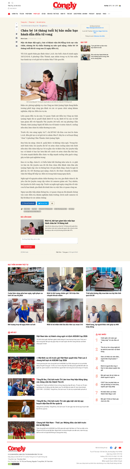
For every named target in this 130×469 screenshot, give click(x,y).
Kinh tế (63, 14)
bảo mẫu (27, 209)
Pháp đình (29, 14)
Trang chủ (24, 22)
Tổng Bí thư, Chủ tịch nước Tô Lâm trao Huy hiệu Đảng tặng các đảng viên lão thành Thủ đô (61, 380)
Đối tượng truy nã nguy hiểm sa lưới (21, 325)
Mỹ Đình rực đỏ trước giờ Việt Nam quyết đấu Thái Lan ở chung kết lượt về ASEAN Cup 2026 (61, 359)
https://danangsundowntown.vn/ (95, 27)
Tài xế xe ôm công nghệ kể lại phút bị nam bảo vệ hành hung (110, 349)
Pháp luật (36, 14)
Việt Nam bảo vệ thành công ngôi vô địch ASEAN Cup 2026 (61, 336)
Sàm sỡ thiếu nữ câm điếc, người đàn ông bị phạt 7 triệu (110, 359)
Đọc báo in (13, 8)
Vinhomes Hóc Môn (99, 36)
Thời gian (65, 252)
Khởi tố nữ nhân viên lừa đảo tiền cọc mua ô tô (65, 325)
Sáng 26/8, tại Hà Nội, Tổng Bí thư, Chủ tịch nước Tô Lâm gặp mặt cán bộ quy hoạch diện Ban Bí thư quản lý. (62, 408)
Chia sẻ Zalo (43, 203)
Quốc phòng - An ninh (80, 14)
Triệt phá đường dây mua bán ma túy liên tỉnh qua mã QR (103, 294)
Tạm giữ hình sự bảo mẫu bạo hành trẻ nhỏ (99, 46)
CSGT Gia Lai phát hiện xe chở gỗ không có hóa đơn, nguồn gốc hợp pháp (110, 385)
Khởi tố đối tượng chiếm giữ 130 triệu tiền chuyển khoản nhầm (63, 294)
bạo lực (34, 209)
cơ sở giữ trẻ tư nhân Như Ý (32, 211)
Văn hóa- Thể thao (53, 14)
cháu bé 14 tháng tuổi (45, 209)
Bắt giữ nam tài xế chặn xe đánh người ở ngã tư (110, 376)
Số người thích (73, 252)
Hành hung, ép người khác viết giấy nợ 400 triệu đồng (102, 326)
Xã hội (43, 14)
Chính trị (15, 14)
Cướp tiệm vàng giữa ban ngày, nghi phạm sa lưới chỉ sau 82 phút (25, 294)
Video (104, 14)
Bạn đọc (98, 14)
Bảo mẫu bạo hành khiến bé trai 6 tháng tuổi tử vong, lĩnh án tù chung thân (100, 56)
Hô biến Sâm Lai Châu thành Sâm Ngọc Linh (108, 393)
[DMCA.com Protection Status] (36, 464)
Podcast (91, 14)
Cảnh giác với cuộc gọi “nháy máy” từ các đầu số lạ (110, 340)
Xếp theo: (59, 252)
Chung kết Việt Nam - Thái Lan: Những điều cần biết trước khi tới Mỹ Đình (61, 423)
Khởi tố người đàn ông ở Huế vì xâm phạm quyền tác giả (110, 368)
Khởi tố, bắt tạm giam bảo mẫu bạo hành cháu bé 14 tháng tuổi (60, 222)
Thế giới (69, 14)
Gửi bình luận (28, 247)
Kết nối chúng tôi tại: (102, 447)
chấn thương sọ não (61, 209)
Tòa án (22, 14)
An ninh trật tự (41, 22)
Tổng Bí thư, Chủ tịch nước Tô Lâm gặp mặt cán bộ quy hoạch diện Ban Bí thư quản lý (59, 402)
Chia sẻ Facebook (29, 203)
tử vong (71, 209)
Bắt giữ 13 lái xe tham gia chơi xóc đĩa (110, 400)
